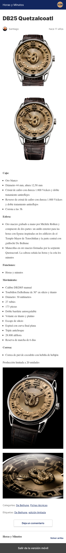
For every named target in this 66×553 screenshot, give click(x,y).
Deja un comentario (33, 523)
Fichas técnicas (38, 505)
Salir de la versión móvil (33, 548)
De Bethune (22, 505)
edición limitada (37, 512)
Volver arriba (56, 538)
